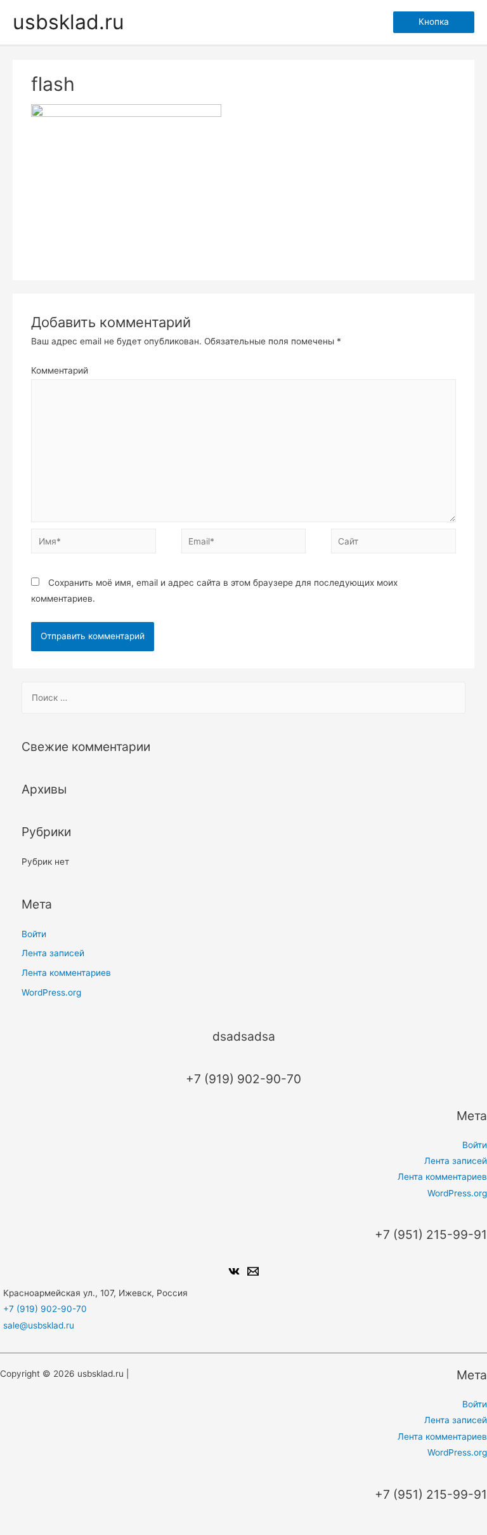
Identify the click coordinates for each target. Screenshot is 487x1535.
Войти (34, 934)
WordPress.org (51, 992)
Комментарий (59, 370)
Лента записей (53, 953)
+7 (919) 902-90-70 (45, 1309)
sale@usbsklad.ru (38, 1325)
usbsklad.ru (68, 22)
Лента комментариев (66, 973)
